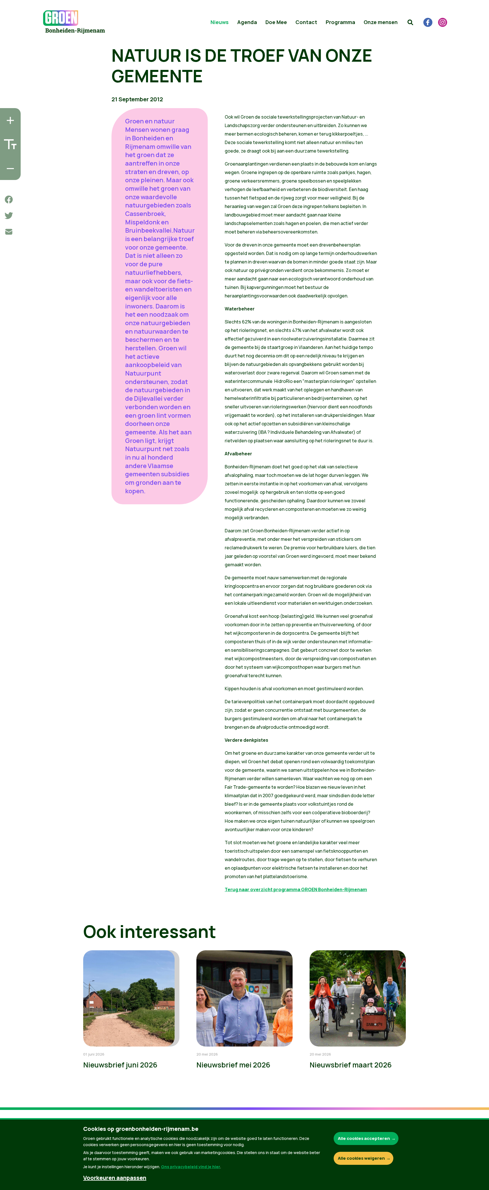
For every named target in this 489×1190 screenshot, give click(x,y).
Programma (340, 22)
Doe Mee (276, 22)
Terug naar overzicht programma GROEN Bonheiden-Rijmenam (296, 889)
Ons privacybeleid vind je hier (190, 1166)
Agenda (247, 22)
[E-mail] (9, 232)
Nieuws (220, 22)
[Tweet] (9, 216)
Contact (306, 22)
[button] (410, 22)
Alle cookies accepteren (364, 1138)
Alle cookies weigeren (361, 1158)
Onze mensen (381, 22)
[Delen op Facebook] (9, 199)
